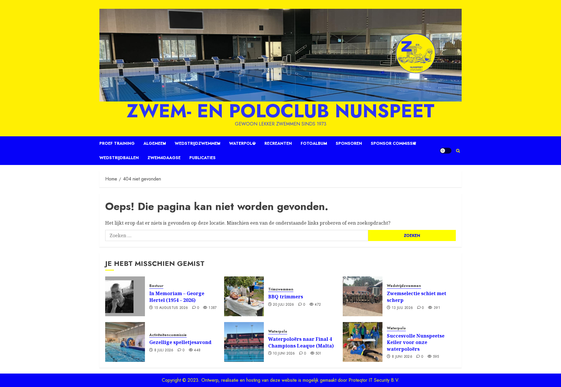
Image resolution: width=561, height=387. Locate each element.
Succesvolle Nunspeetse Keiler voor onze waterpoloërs (415, 342)
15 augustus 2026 (171, 308)
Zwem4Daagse (164, 158)
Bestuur (156, 285)
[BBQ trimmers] (244, 296)
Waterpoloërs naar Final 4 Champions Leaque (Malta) (301, 342)
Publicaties (202, 158)
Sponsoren (349, 143)
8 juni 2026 (402, 357)
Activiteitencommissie (168, 335)
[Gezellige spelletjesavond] (125, 342)
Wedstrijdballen (119, 158)
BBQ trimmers (285, 296)
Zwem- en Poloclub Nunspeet (280, 110)
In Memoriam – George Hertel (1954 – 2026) (176, 296)
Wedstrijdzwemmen (197, 143)
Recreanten (278, 143)
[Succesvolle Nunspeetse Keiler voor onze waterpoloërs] (362, 342)
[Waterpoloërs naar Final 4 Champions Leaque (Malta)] (244, 342)
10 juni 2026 (284, 353)
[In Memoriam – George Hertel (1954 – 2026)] (125, 296)
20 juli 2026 (283, 304)
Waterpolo (242, 143)
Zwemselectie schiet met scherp (416, 296)
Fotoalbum (314, 143)
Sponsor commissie (393, 143)
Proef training (117, 143)
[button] (458, 150)
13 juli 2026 (402, 308)
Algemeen (154, 143)
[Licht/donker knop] (445, 151)
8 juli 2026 (164, 350)
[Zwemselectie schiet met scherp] (362, 296)
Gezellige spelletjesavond (180, 342)
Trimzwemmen (280, 289)
